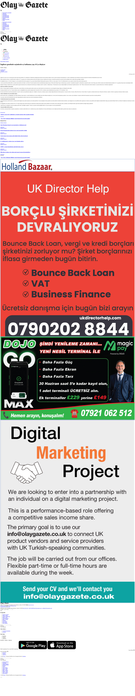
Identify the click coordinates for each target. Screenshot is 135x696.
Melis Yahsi (3, 69)
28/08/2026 (2, 127)
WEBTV (4, 18)
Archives (4, 637)
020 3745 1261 (25, 608)
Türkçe (7, 609)
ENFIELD (6, 51)
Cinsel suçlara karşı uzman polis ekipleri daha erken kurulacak (14, 135)
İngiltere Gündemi (6, 61)
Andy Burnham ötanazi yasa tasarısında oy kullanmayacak (13, 125)
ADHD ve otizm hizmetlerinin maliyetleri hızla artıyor (12, 146)
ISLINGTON (6, 56)
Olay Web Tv (5, 621)
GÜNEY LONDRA (6, 57)
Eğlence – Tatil (5, 671)
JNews (4, 656)
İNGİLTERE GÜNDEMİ (7, 12)
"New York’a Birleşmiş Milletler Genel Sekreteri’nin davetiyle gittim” (15, 157)
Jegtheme (24, 656)
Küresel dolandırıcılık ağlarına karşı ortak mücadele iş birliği (13, 130)
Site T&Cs (4, 636)
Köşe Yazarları (5, 673)
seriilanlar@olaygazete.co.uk (5, 606)
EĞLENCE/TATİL (6, 17)
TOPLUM (4, 13)
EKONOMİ (5, 14)
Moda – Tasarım (5, 619)
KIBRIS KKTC (5, 59)
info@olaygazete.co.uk (12, 605)
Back (1, 610)
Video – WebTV (5, 672)
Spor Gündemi (5, 623)
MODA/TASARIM (6, 19)
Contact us (4, 638)
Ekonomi (4, 620)
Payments (4, 632)
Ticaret (4, 666)
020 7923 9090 (2, 605)
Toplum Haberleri (5, 618)
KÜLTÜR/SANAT (6, 16)
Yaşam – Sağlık (5, 668)
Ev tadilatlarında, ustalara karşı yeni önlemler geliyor (12, 141)
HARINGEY (6, 54)
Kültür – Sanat (5, 617)
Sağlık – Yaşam (5, 615)
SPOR (4, 20)
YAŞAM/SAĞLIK (6, 15)
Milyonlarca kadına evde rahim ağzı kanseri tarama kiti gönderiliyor (15, 152)
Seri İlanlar (4, 662)
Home (1, 61)
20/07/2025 (2, 70)
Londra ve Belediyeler (6, 616)
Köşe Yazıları (5, 622)
